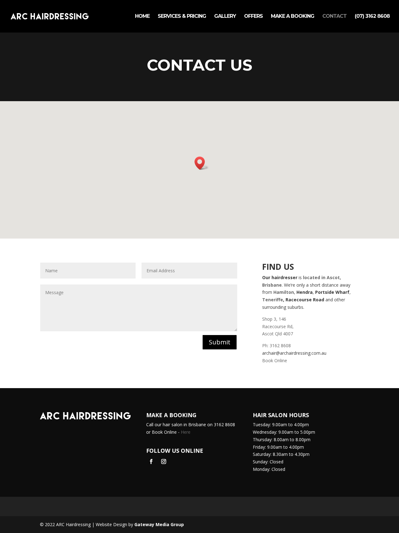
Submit (219, 342)
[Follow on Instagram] (164, 461)
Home (142, 16)
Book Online (274, 360)
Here (185, 432)
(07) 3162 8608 (372, 16)
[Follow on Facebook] (151, 461)
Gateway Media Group (159, 524)
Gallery (225, 16)
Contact (334, 16)
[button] (202, 163)
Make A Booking (292, 16)
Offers (253, 16)
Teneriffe (272, 300)
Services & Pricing (182, 16)
